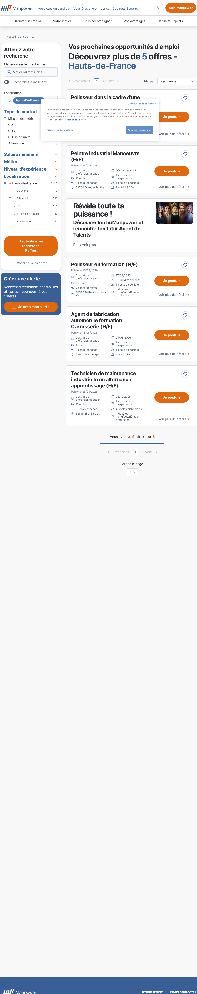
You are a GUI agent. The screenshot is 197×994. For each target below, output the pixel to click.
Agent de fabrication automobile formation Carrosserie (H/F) (96, 320)
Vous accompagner (97, 21)
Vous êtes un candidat (54, 8)
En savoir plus (84, 245)
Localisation (13, 92)
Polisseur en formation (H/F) (104, 264)
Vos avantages (134, 21)
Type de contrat (20, 111)
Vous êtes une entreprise (91, 8)
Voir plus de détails (172, 134)
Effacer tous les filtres (31, 263)
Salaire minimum (21, 154)
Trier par (149, 81)
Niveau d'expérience (25, 169)
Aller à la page (132, 463)
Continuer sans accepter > (142, 103)
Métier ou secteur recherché (24, 64)
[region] (100, 120)
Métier (11, 161)
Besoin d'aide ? (153, 992)
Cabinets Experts (170, 21)
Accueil (11, 36)
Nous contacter (183, 992)
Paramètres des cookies (60, 130)
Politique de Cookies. (75, 119)
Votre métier (62, 21)
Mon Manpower (181, 8)
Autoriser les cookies (139, 130)
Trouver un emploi (27, 21)
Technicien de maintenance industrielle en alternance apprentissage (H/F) (103, 379)
